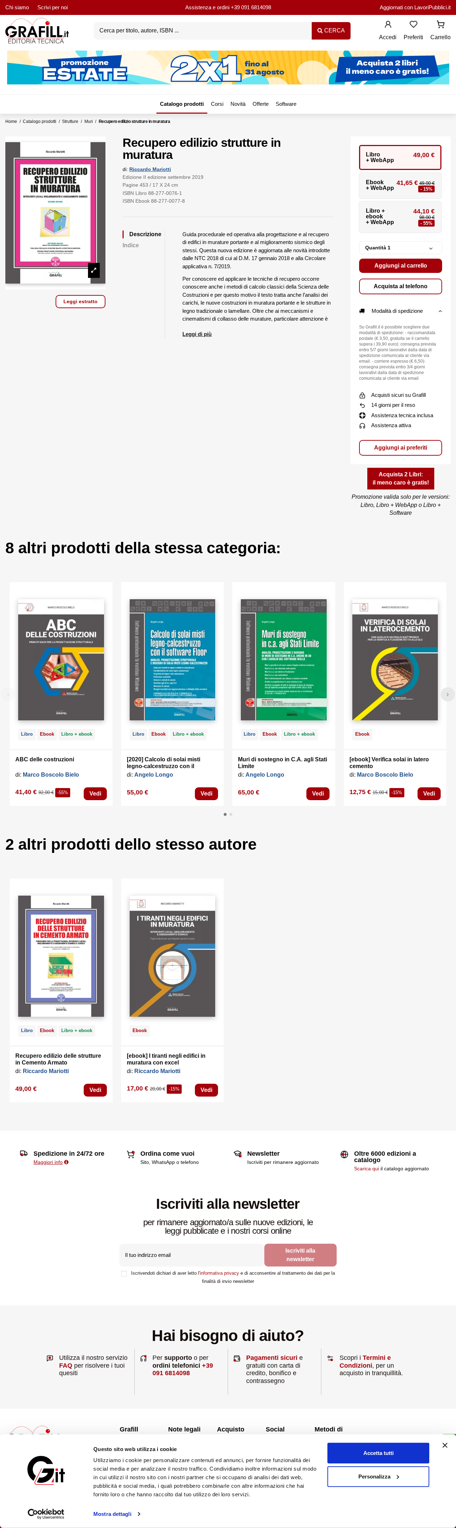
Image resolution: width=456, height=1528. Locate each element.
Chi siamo (17, 7)
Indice (131, 245)
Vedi (95, 794)
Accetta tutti (378, 1453)
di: (125, 169)
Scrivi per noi (52, 7)
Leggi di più (197, 334)
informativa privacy (219, 1273)
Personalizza (374, 1476)
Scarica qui (366, 1168)
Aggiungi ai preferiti (400, 448)
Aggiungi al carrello (400, 266)
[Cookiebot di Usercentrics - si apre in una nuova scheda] (46, 1514)
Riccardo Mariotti (150, 169)
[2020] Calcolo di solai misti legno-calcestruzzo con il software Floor (163, 766)
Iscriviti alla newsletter (300, 1255)
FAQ (65, 1365)
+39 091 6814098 (251, 7)
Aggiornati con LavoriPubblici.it (415, 7)
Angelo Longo (153, 775)
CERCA (334, 30)
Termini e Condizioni (365, 1361)
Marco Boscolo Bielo (51, 775)
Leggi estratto (80, 301)
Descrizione (145, 234)
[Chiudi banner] (444, 1445)
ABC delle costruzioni (44, 759)
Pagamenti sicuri (271, 1357)
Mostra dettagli (112, 1514)
